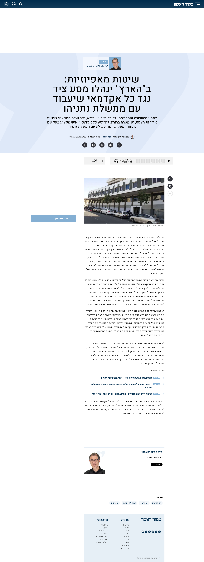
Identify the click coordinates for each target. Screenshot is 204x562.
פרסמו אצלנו (103, 533)
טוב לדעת (125, 548)
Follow (157, 464)
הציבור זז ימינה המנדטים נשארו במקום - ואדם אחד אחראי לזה (122, 394)
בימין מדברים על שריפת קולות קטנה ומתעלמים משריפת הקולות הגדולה (121, 386)
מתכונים (125, 545)
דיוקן (127, 533)
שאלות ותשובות (101, 542)
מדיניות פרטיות (102, 536)
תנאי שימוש (103, 539)
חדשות (126, 524)
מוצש (126, 536)
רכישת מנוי (103, 530)
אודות (106, 527)
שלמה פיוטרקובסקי (97, 65)
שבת (127, 539)
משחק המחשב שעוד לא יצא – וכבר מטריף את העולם (126, 378)
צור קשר (104, 524)
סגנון (127, 542)
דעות (103, 61)
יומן (127, 530)
